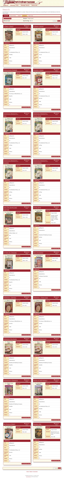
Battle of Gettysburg (40, 380)
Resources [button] (35, 5)
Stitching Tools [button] (14, 5)
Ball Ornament (38, 252)
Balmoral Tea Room (10, 339)
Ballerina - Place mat (40, 297)
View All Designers (7, 18)
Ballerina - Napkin (10, 297)
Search (31, 471)
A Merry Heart (8, 26)
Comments (35, 471)
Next (59, 20)
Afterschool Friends (10, 70)
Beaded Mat (37, 424)
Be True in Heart (9, 424)
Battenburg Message (11, 380)
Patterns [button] (5, 5)
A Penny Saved (38, 26)
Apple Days (37, 207)
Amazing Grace (38, 70)
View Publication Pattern (26, 65)
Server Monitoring (28, 476)
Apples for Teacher (10, 252)
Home (27, 471)
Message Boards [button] (25, 5)
